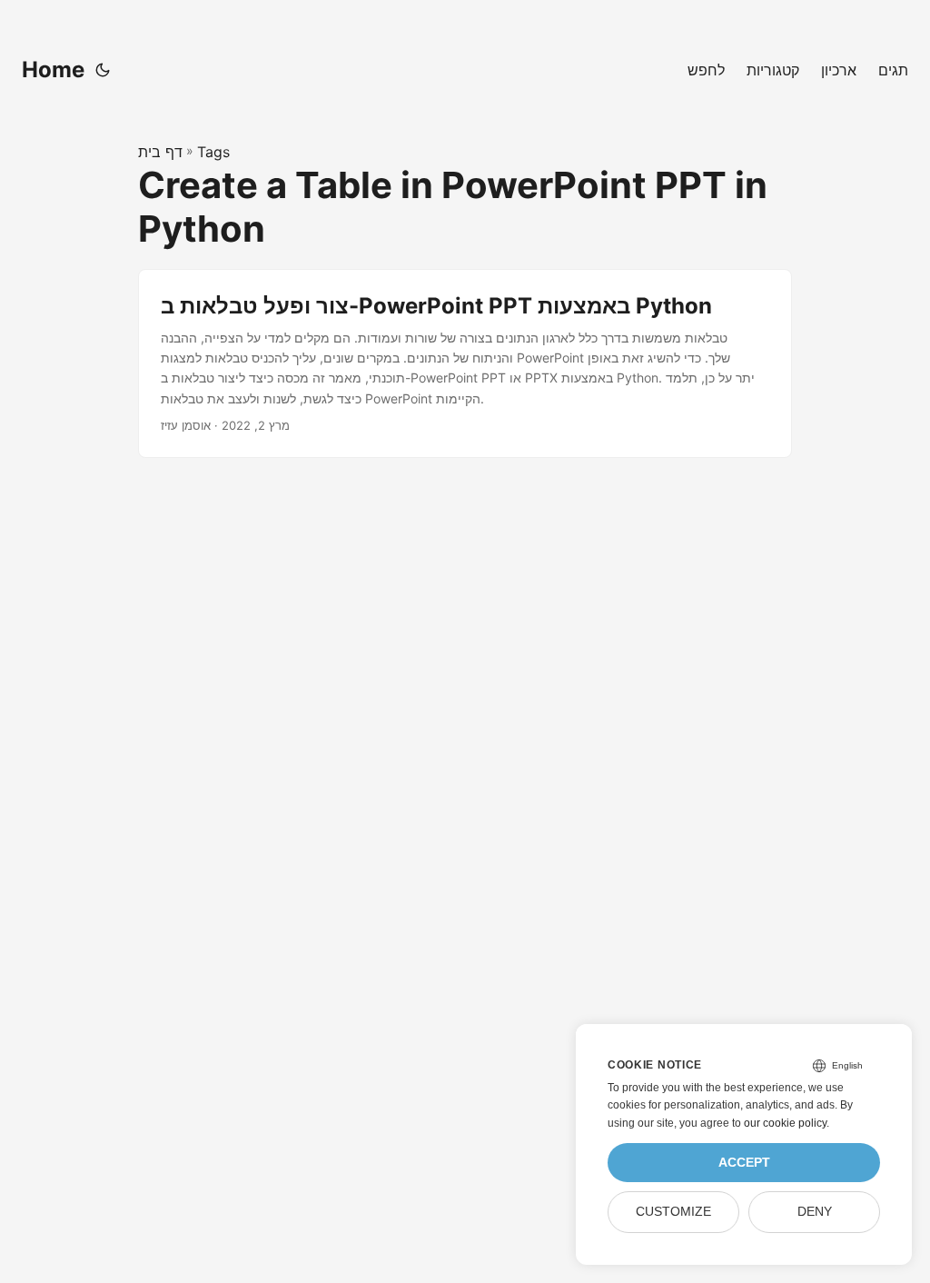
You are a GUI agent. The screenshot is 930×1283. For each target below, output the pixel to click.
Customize (673, 1211)
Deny (814, 1211)
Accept (744, 1162)
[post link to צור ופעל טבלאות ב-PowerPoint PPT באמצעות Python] (465, 363)
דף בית (160, 152)
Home (53, 69)
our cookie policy (785, 1123)
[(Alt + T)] (103, 70)
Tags (213, 152)
